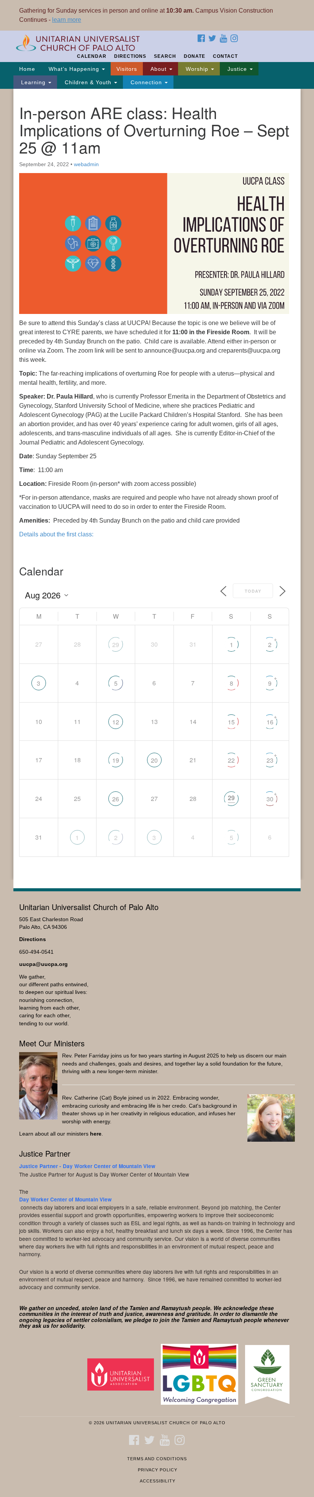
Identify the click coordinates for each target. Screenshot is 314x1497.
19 (115, 760)
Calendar (91, 56)
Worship (197, 69)
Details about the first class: (56, 534)
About (158, 69)
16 (270, 721)
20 (154, 760)
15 (231, 721)
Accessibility (157, 1481)
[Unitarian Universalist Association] (123, 1374)
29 (115, 644)
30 (270, 798)
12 (115, 721)
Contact (225, 56)
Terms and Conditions (157, 1458)
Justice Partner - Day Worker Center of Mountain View (87, 1166)
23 (270, 760)
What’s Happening (74, 69)
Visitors (126, 69)
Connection (146, 82)
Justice (237, 69)
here (95, 1134)
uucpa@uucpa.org (43, 964)
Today (253, 591)
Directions (130, 56)
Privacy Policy (157, 1470)
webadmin (86, 164)
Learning (33, 82)
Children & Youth (88, 82)
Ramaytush (176, 1308)
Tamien (138, 1308)
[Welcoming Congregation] (202, 1374)
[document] (157, 484)
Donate (194, 56)
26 (115, 798)
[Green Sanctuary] (270, 1374)
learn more (66, 19)
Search (165, 56)
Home (27, 69)
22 (231, 760)
